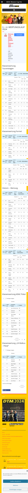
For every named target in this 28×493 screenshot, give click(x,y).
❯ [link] (24, 339)
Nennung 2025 (5, 444)
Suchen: (12, 301)
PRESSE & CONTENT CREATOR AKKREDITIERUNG (12, 436)
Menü (3, 432)
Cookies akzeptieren (15, 481)
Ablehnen (15, 485)
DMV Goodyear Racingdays (15, 468)
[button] (27, 471)
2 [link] (19, 339)
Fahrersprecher (5, 453)
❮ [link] (14, 339)
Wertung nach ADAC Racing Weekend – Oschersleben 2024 (10, 40)
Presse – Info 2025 (6, 434)
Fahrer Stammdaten (6, 438)
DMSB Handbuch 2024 (7, 450)
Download (19, 34)
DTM (8, 461)
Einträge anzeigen (10, 298)
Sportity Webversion (6, 448)
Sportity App (4, 446)
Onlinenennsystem (6, 442)
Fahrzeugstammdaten (6, 440)
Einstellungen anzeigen (15, 489)
